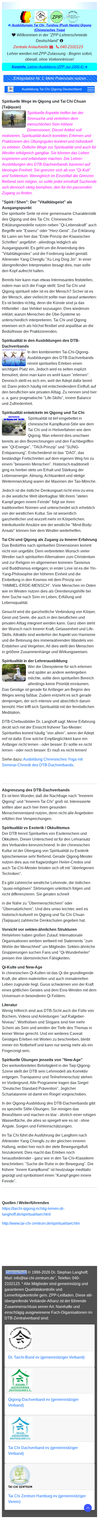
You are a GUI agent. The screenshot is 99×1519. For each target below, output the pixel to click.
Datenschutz (16, 1272)
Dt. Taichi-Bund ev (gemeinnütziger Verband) (46, 1357)
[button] (49, 67)
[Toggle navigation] (91, 89)
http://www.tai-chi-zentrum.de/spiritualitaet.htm (41, 1223)
